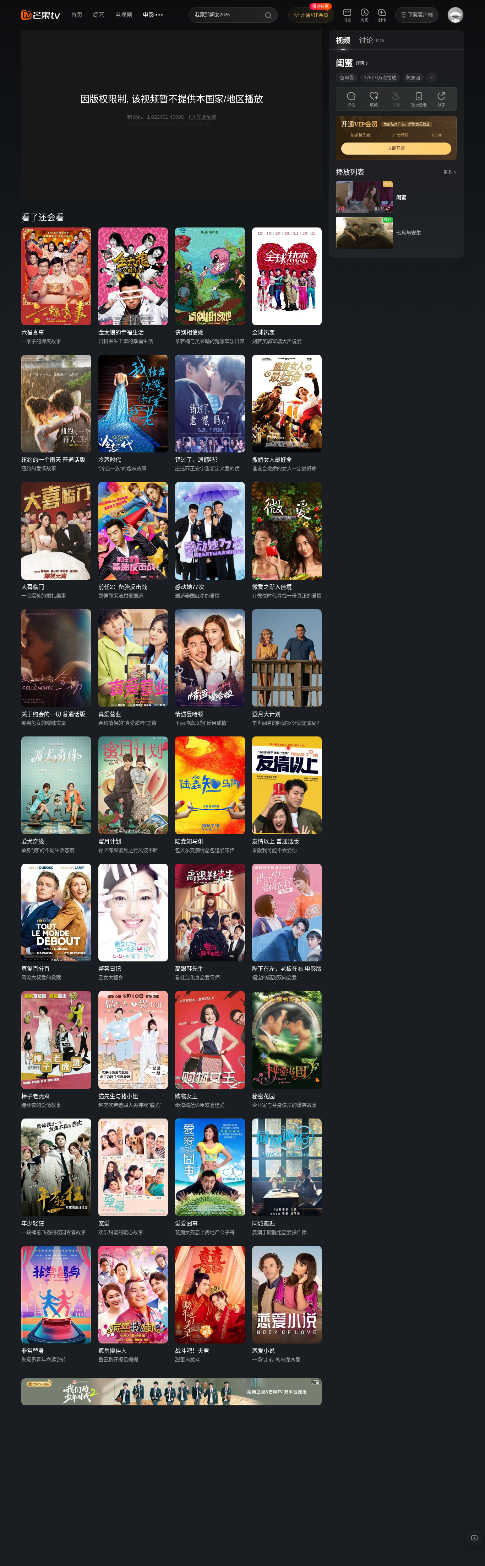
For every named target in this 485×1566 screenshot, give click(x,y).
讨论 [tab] (366, 40)
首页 (76, 15)
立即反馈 (206, 117)
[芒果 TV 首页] (40, 15)
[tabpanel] (396, 154)
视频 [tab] (343, 40)
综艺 (98, 15)
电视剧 (123, 15)
